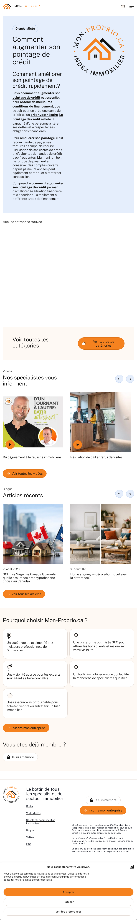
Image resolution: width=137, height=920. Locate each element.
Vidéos (30, 837)
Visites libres (33, 813)
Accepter (68, 892)
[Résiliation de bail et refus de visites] (100, 422)
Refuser (69, 901)
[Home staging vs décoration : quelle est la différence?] (100, 534)
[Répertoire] (123, 6)
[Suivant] (130, 379)
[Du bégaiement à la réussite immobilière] (33, 422)
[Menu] (132, 6)
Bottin (29, 806)
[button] (131, 867)
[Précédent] (119, 379)
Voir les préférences (68, 911)
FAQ (28, 844)
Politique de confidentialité (36, 879)
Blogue (30, 830)
